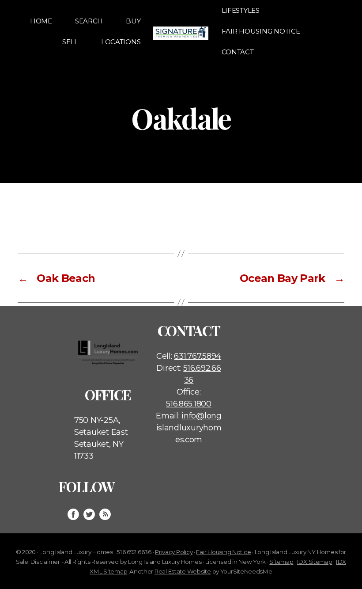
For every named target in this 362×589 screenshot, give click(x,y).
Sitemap (281, 561)
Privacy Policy (173, 551)
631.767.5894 (197, 356)
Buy (133, 21)
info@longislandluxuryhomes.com (189, 428)
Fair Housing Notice (261, 31)
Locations (121, 42)
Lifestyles (241, 10)
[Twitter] (89, 514)
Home (41, 21)
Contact (238, 52)
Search (89, 21)
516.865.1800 (188, 404)
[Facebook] (73, 514)
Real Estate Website (183, 571)
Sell (70, 42)
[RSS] (105, 514)
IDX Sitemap (314, 561)
